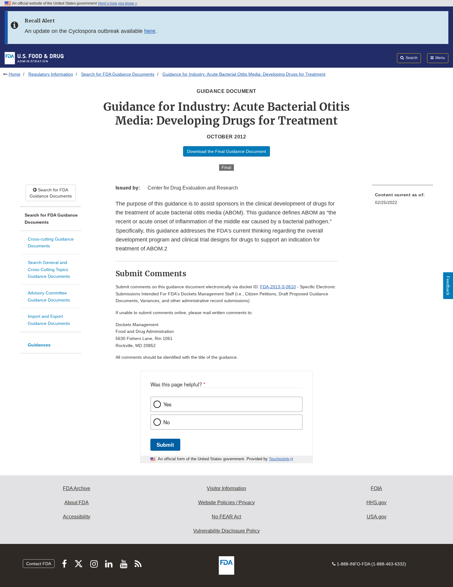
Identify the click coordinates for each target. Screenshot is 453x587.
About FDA (76, 502)
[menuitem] (402, 200)
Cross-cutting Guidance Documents (51, 243)
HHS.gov (376, 502)
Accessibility (76, 516)
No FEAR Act (226, 516)
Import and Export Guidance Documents (49, 320)
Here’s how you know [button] (116, 3)
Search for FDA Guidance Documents (117, 74)
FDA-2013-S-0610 (278, 286)
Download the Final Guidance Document (226, 151)
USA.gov (376, 516)
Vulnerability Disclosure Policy (226, 530)
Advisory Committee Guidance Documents (49, 296)
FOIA (376, 488)
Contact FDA (38, 563)
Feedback (448, 285)
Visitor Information (226, 488)
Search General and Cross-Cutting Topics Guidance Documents (49, 269)
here (149, 31)
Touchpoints (279, 459)
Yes (167, 404)
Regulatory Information (50, 74)
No (166, 422)
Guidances (39, 344)
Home (14, 74)
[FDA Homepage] (34, 57)
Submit (165, 444)
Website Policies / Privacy (226, 502)
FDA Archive (76, 488)
